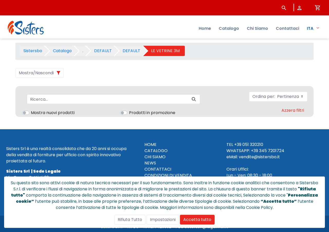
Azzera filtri (292, 110)
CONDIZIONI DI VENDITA (168, 175)
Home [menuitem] (205, 28)
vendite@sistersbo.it (259, 157)
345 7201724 (271, 151)
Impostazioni (163, 219)
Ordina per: (276, 96)
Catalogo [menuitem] (229, 28)
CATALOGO (156, 151)
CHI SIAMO (155, 157)
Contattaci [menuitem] (287, 28)
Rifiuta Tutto (130, 219)
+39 (254, 151)
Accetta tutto (197, 219)
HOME (150, 144)
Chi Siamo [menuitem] (257, 28)
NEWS (150, 163)
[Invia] (194, 99)
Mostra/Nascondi (36, 73)
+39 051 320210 (248, 144)
